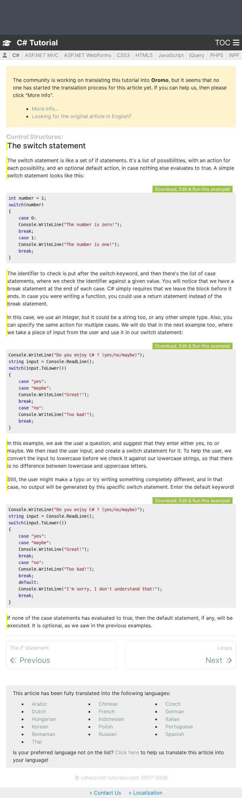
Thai (37, 741)
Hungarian (44, 719)
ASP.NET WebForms (87, 55)
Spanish (174, 734)
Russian (108, 734)
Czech (173, 704)
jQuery (197, 55)
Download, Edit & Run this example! (192, 189)
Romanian (43, 734)
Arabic (39, 704)
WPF (234, 55)
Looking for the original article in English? (81, 116)
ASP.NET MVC (42, 55)
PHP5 (216, 55)
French (107, 711)
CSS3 (123, 55)
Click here (127, 752)
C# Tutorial (37, 42)
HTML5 (144, 55)
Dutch (39, 711)
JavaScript (171, 55)
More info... (45, 108)
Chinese (108, 704)
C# (15, 55)
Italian (172, 719)
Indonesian (111, 719)
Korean (40, 726)
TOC (222, 42)
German (174, 711)
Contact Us (107, 792)
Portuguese (179, 726)
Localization (147, 792)
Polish (106, 726)
